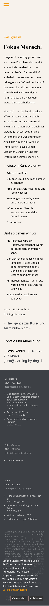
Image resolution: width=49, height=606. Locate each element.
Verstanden (19, 598)
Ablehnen (36, 598)
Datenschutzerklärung (14, 589)
